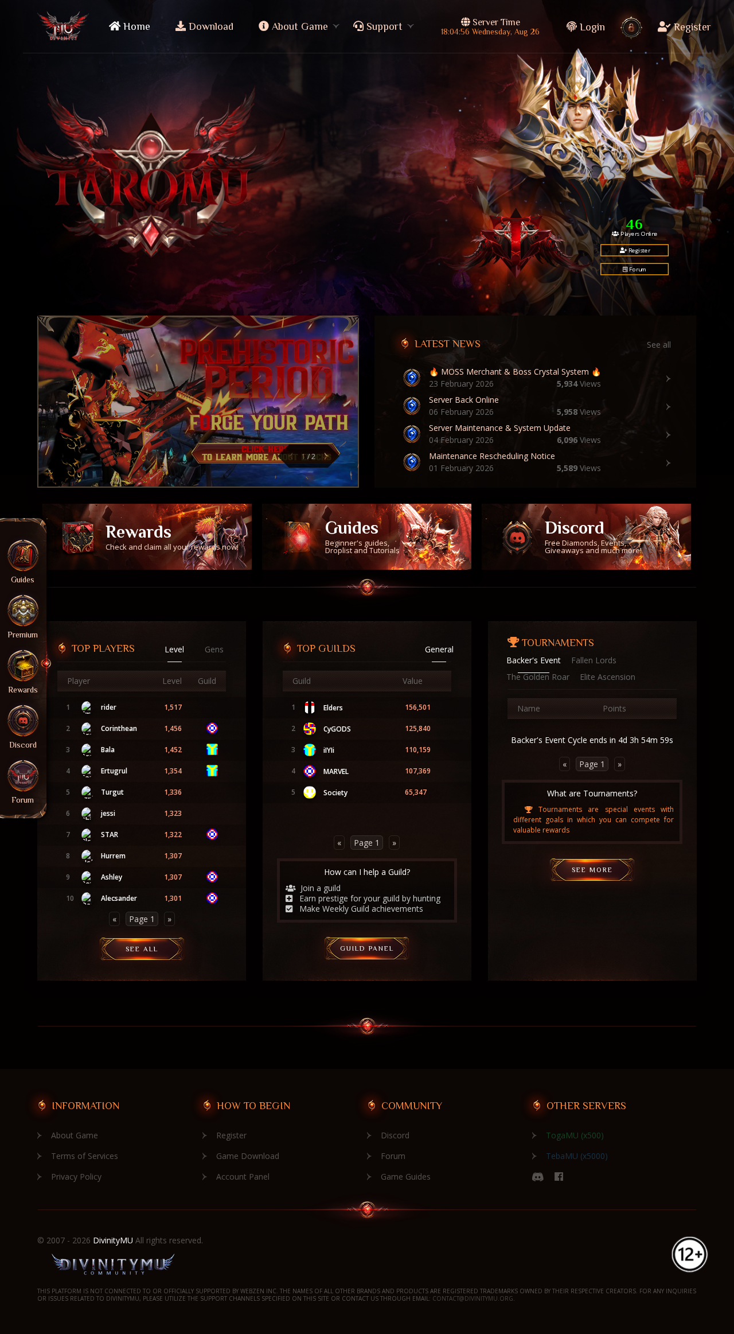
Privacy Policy (76, 1176)
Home (135, 26)
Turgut (112, 792)
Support (383, 26)
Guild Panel (367, 948)
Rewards (172, 537)
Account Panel (243, 1176)
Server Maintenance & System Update (500, 428)
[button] (290, 456)
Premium (22, 634)
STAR (109, 835)
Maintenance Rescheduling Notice (492, 456)
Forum (636, 269)
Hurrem (113, 856)
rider (108, 707)
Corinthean (119, 729)
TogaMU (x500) (575, 1135)
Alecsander (119, 898)
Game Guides (406, 1176)
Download (209, 26)
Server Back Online (464, 400)
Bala (108, 750)
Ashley (111, 877)
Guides (362, 536)
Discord (593, 536)
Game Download (247, 1155)
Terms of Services (84, 1155)
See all (659, 345)
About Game (298, 26)
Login (592, 27)
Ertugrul (114, 771)
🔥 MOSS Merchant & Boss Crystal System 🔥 (515, 372)
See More (592, 870)
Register (691, 27)
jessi (108, 814)
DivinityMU (113, 1240)
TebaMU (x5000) (577, 1155)
